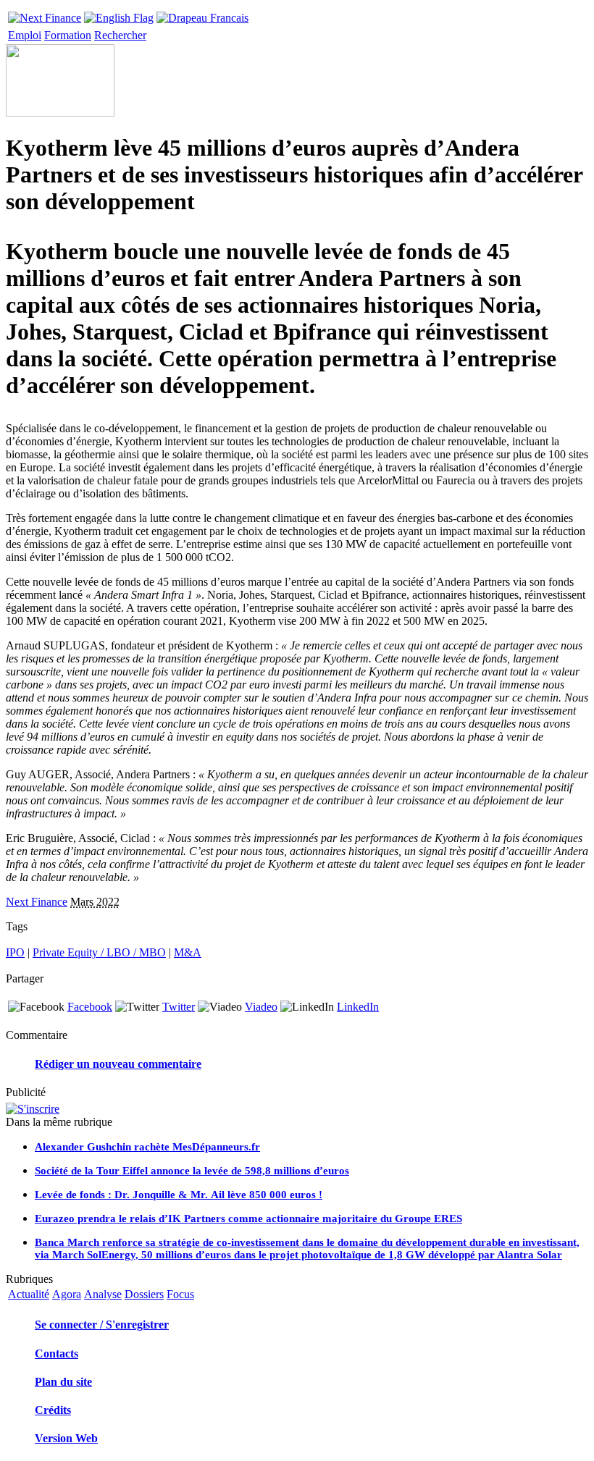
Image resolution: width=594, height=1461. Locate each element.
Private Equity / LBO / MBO (99, 952)
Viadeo (261, 1007)
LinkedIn (358, 1007)
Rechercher (120, 35)
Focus (180, 1294)
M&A (187, 952)
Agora (66, 1294)
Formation (67, 35)
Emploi (24, 35)
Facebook (89, 1007)
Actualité (28, 1294)
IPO (15, 952)
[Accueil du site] (44, 14)
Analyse (103, 1294)
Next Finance (36, 902)
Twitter (178, 1007)
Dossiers (144, 1294)
